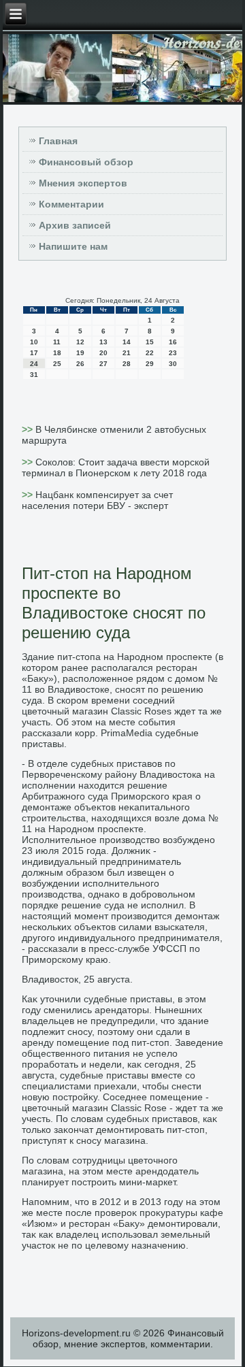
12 (80, 342)
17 (34, 353)
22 (150, 353)
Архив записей (75, 225)
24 (34, 363)
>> (28, 429)
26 (80, 363)
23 (173, 353)
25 (57, 363)
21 (126, 353)
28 (126, 363)
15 (150, 342)
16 (173, 342)
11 (57, 342)
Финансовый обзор (86, 162)
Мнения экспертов (83, 183)
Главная (58, 140)
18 (57, 353)
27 (103, 363)
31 (34, 374)
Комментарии (71, 204)
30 (173, 363)
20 (103, 353)
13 (103, 342)
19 (80, 353)
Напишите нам (73, 246)
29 (150, 363)
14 (126, 342)
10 (34, 342)
